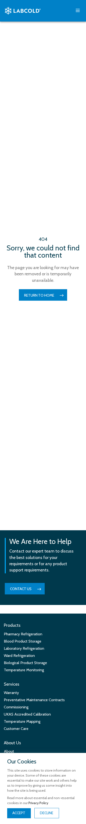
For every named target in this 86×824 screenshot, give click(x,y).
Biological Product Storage (25, 662)
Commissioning (16, 707)
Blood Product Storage (22, 641)
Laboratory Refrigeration (24, 648)
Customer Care (16, 728)
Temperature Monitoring (24, 670)
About (9, 751)
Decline (46, 813)
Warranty (11, 692)
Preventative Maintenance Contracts (34, 700)
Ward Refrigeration (19, 655)
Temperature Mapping (22, 721)
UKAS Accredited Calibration (27, 714)
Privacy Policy (38, 803)
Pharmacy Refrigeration (23, 634)
